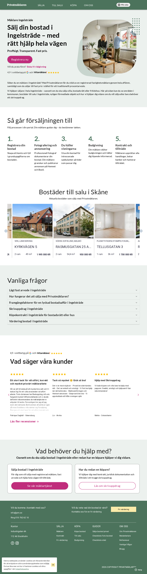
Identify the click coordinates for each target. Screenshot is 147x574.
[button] (73, 290)
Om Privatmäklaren (127, 531)
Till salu (77, 536)
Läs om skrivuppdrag (107, 485)
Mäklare (60, 531)
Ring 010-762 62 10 (20, 518)
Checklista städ (99, 540)
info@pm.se (16, 513)
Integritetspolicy (22, 569)
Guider (96, 526)
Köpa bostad (80, 531)
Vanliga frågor (125, 544)
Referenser (124, 540)
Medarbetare (125, 536)
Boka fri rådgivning (36, 66)
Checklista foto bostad (102, 536)
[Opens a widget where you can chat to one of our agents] (138, 570)
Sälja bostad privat (100, 531)
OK (53, 565)
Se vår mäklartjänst (39, 485)
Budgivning (79, 540)
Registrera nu (19, 59)
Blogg (122, 549)
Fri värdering (62, 540)
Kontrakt (60, 536)
